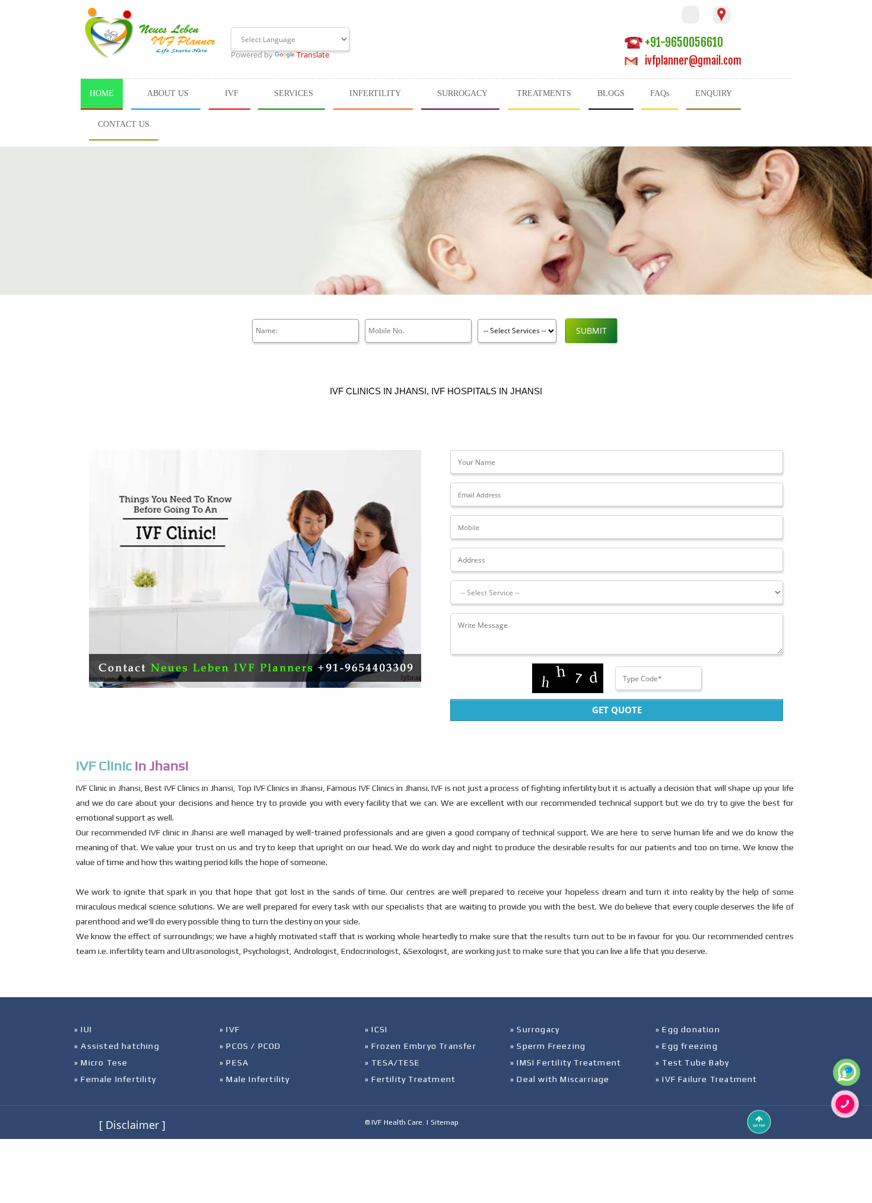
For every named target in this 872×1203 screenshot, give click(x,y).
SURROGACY (462, 93)
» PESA (234, 1062)
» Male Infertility (254, 1079)
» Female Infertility (115, 1079)
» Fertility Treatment (410, 1079)
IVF (231, 93)
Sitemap (445, 1122)
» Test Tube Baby (692, 1062)
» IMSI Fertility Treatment (565, 1062)
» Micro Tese (101, 1062)
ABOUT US (168, 93)
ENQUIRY (713, 93)
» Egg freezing (686, 1046)
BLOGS (611, 93)
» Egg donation (687, 1029)
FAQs (659, 93)
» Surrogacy (534, 1029)
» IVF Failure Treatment (706, 1079)
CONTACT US (123, 124)
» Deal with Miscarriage (560, 1079)
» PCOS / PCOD (250, 1046)
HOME (102, 93)
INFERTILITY (375, 93)
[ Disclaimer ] (132, 1125)
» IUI (83, 1029)
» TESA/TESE (392, 1062)
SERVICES (293, 93)
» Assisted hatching (117, 1046)
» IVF (229, 1029)
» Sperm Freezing (547, 1046)
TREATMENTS (544, 93)
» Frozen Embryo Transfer (420, 1046)
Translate (313, 54)
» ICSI (376, 1029)
